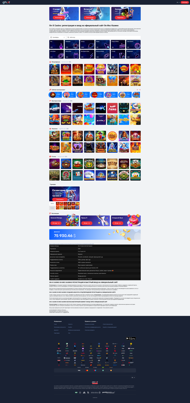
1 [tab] (92, 19)
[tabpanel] (64, 14)
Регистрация (184, 2)
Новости (70, 324)
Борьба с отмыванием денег (110, 327)
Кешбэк (70, 327)
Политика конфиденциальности (92, 327)
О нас (55, 324)
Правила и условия (89, 324)
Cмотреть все (67, 100)
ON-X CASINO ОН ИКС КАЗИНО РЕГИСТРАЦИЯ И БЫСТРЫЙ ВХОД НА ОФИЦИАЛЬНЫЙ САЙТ (71, 244)
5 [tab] (97, 19)
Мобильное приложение (74, 330)
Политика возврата (89, 330)
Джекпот (56, 330)
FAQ (69, 333)
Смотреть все (65, 62)
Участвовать (60, 199)
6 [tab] (98, 19)
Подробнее (120, 17)
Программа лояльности (60, 327)
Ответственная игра (108, 324)
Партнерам (56, 333)
